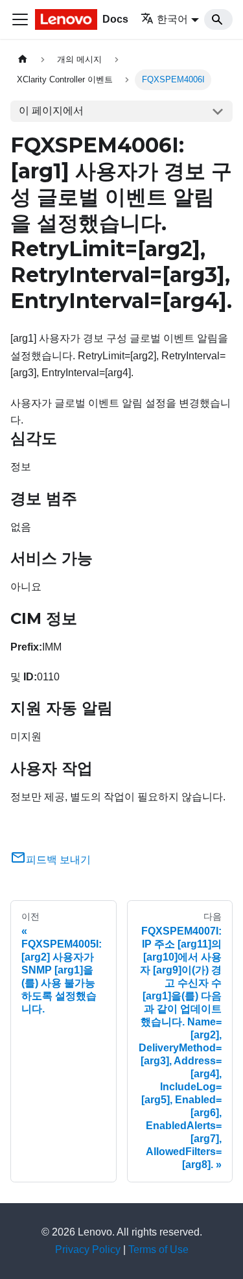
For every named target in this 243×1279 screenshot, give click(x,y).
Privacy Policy (88, 1249)
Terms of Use (158, 1249)
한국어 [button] (172, 19)
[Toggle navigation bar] (20, 19)
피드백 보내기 (58, 859)
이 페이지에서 (51, 110)
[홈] (22, 59)
